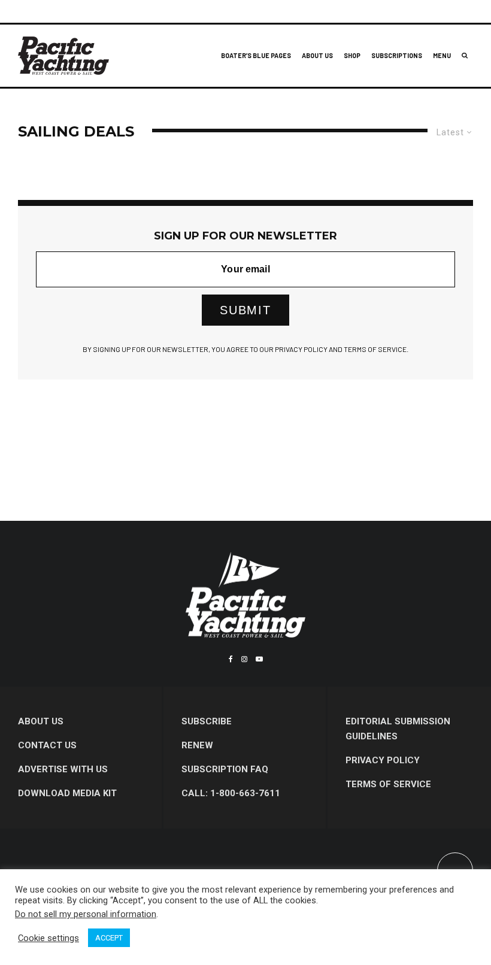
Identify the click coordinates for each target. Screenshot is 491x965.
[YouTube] (259, 659)
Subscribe (206, 721)
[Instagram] (244, 659)
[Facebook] (231, 659)
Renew (197, 745)
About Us (317, 55)
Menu (442, 55)
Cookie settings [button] (48, 938)
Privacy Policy (382, 760)
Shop (352, 55)
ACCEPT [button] (109, 937)
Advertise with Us (63, 769)
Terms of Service (388, 784)
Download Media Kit (67, 793)
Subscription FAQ (224, 769)
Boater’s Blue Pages (256, 55)
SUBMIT (245, 310)
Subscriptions (396, 55)
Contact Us (47, 745)
